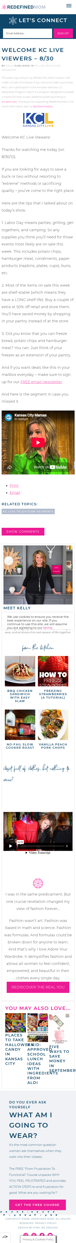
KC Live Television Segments (28, 511)
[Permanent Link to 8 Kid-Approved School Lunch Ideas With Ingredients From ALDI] (37, 1040)
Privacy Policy (46, 1223)
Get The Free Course (37, 1205)
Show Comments (23, 531)
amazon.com (9, 101)
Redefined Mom (23, 7)
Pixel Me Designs (45, 1227)
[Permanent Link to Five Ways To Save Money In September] (59, 1042)
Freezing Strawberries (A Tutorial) (53, 694)
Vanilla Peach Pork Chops (53, 746)
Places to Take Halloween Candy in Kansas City (19, 1049)
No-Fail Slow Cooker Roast (20, 746)
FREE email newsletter (41, 382)
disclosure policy (43, 106)
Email (15, 492)
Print (14, 485)
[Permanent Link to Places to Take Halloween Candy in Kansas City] (15, 1030)
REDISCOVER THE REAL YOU (38, 987)
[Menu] (69, 5)
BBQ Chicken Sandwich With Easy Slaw (20, 696)
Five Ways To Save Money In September (62, 1059)
